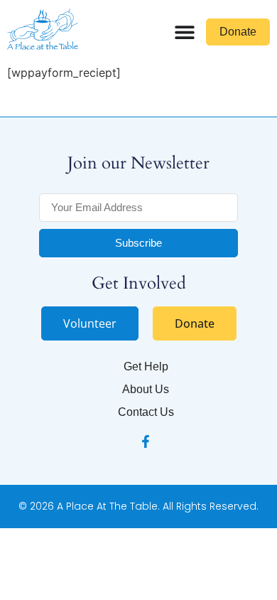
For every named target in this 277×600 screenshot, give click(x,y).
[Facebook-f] (145, 441)
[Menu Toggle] (184, 32)
